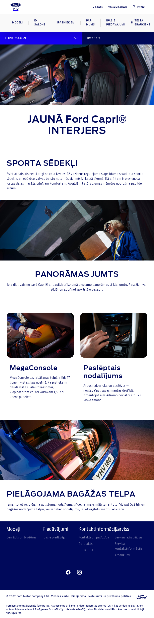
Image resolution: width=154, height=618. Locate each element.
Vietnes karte (60, 596)
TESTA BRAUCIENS (142, 22)
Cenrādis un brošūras (21, 537)
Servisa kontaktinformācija (129, 546)
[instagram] (79, 572)
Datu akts (86, 543)
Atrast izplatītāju (118, 7)
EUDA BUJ (86, 550)
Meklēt (141, 7)
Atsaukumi (122, 555)
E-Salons (98, 7)
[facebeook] (68, 572)
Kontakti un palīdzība (94, 537)
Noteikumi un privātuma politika (109, 596)
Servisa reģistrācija (128, 537)
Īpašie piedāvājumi (56, 537)
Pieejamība (78, 596)
